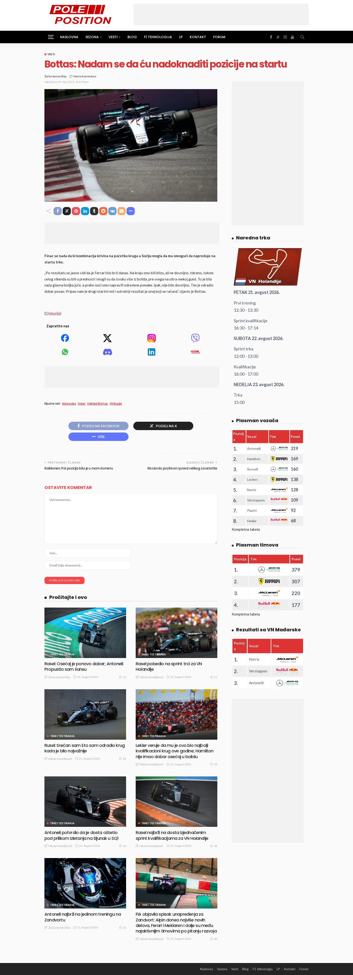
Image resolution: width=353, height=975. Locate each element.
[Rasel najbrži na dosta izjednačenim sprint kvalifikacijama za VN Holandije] (176, 801)
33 (215, 764)
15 (124, 677)
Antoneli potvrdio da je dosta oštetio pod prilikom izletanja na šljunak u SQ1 (81, 835)
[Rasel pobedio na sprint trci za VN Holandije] (176, 633)
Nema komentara (84, 76)
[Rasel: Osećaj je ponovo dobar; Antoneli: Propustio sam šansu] (85, 633)
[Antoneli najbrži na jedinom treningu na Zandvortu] (85, 883)
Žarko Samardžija (55, 76)
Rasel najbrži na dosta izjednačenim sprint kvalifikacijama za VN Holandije (172, 835)
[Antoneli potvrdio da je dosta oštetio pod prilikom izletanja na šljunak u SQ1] (85, 801)
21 (215, 677)
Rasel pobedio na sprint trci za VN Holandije (169, 666)
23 (124, 759)
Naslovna (69, 37)
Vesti (51, 54)
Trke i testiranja (62, 654)
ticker (81, 404)
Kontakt (198, 37)
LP (181, 37)
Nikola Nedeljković (152, 677)
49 (215, 939)
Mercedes (69, 404)
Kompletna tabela (246, 529)
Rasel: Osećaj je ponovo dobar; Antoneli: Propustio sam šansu (84, 666)
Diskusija (52, 313)
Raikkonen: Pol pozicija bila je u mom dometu (78, 468)
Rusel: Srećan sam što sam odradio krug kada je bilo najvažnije (84, 748)
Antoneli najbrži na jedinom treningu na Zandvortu (82, 917)
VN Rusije (116, 404)
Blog (132, 37)
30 (124, 846)
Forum (219, 37)
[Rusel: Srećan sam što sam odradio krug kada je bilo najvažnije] (85, 714)
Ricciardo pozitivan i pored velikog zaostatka (182, 468)
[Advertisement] (221, 14)
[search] (302, 37)
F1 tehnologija (158, 37)
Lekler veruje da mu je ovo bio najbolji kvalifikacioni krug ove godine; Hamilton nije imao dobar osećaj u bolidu (174, 751)
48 (215, 846)
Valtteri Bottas (97, 404)
